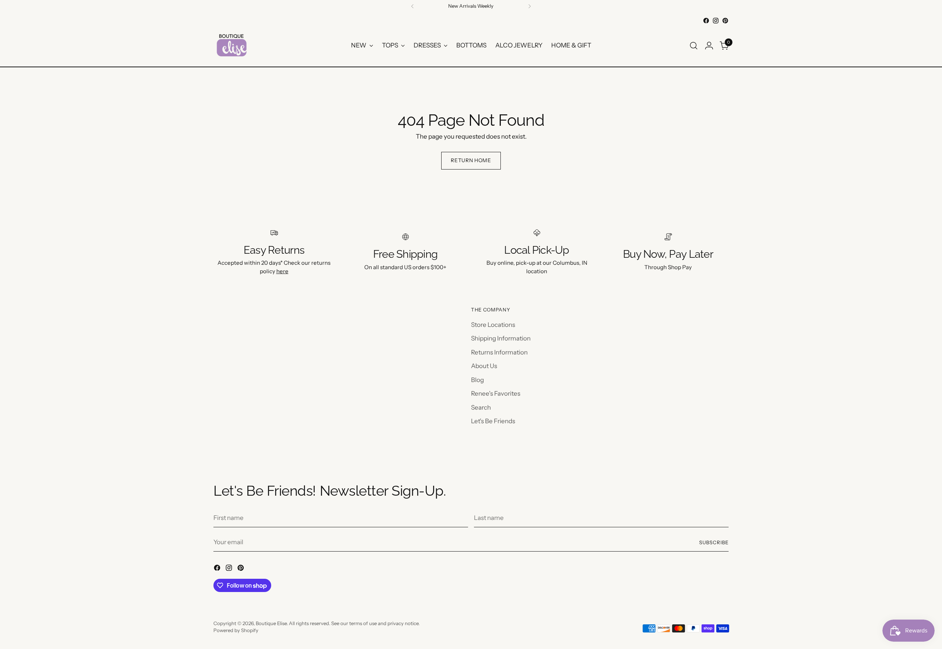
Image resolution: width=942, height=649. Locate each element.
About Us (484, 366)
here (282, 271)
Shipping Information (501, 338)
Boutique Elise (271, 623)
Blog (477, 380)
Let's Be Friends (493, 421)
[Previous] (412, 6)
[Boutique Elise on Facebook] (706, 20)
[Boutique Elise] (231, 45)
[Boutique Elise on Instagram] (715, 20)
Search (481, 407)
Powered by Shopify (235, 630)
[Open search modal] (693, 45)
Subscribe (714, 542)
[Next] (529, 6)
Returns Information (499, 352)
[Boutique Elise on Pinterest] (725, 20)
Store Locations (493, 324)
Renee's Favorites (495, 393)
